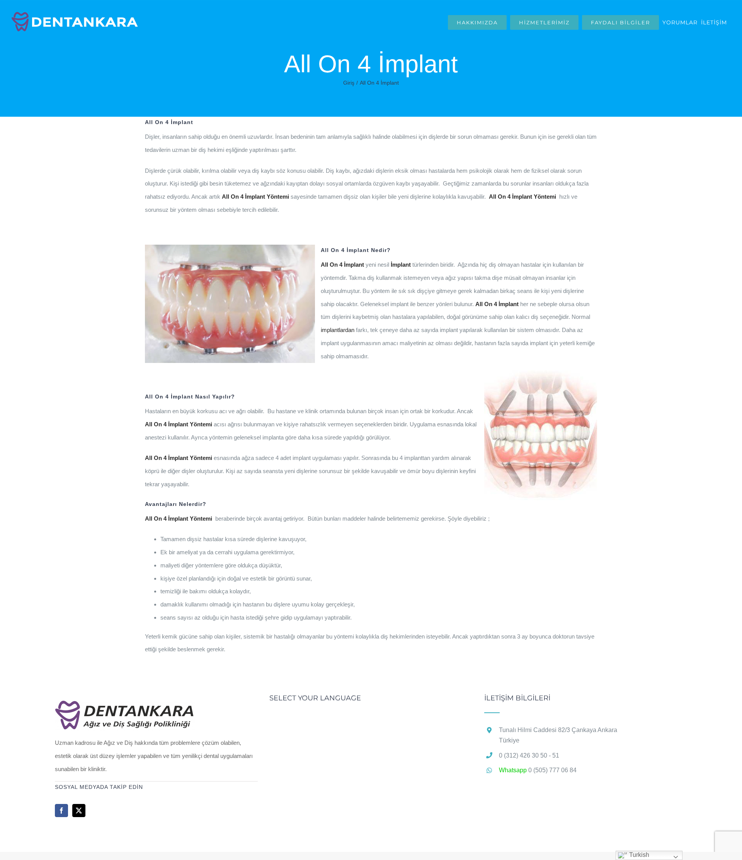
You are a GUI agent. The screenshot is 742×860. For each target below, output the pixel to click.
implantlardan (337, 330)
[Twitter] (78, 810)
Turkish (638, 854)
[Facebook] (61, 810)
